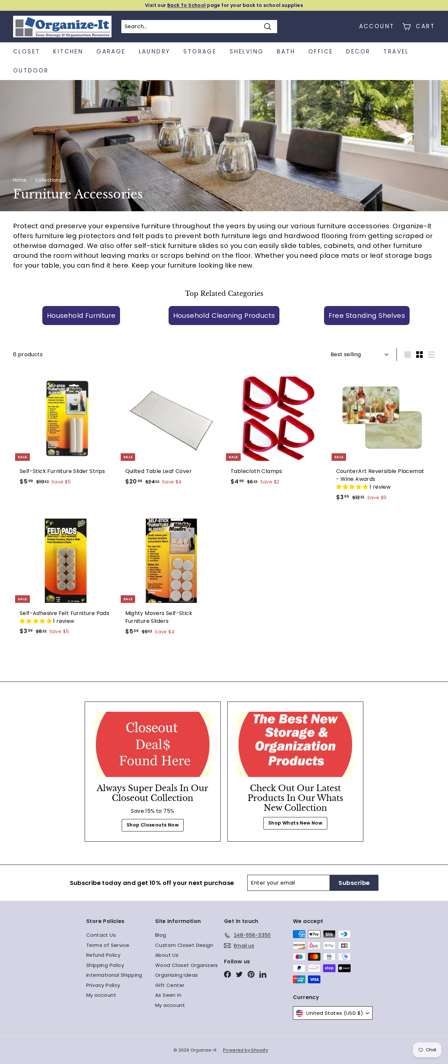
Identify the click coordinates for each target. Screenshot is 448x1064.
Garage (110, 51)
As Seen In (168, 995)
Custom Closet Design (184, 945)
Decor (358, 51)
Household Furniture (81, 315)
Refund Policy (103, 954)
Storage (199, 51)
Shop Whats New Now (295, 823)
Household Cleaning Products (224, 315)
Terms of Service (107, 945)
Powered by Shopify (245, 1050)
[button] (353, 487)
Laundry (155, 51)
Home (20, 180)
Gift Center (169, 985)
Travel (396, 51)
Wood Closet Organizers (186, 965)
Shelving (247, 51)
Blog (160, 934)
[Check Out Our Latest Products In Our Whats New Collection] (295, 744)
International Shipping (114, 975)
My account (101, 995)
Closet (26, 51)
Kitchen (68, 51)
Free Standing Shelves (367, 315)
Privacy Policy (103, 985)
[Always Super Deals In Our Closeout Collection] (153, 744)
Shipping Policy (105, 965)
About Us (166, 954)
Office (320, 51)
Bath (286, 51)
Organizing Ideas (176, 975)
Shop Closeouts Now (153, 825)
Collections (48, 180)
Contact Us (101, 934)
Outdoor (31, 70)
